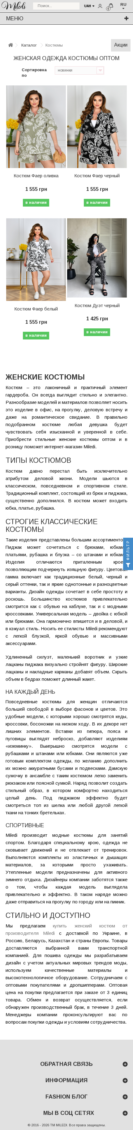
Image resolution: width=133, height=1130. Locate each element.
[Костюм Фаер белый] (36, 259)
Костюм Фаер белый (36, 308)
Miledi (47, 933)
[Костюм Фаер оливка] (36, 126)
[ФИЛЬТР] (128, 565)
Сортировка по (34, 73)
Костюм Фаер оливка (36, 175)
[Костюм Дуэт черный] (97, 258)
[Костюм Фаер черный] (97, 126)
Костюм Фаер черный (97, 175)
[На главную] (10, 45)
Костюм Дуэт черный (97, 305)
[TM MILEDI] (13, 5)
